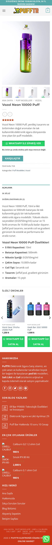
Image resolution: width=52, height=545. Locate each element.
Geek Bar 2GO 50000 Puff (37, 328)
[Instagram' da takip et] (10, 388)
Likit (19, 531)
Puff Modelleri (24, 100)
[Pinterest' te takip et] (25, 388)
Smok (25, 531)
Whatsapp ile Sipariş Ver (25, 143)
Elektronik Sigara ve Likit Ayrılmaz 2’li (29, 416)
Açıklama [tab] (7, 187)
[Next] (45, 53)
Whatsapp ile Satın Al (15, 341)
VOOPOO (26, 533)
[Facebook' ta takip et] (4, 388)
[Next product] (4, 114)
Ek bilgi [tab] (6, 193)
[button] (4, 10)
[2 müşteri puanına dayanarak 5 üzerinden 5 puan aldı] (26, 120)
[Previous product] (10, 114)
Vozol (38, 100)
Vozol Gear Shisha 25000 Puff (10, 328)
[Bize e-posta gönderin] (20, 388)
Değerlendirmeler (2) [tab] (13, 199)
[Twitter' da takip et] (15, 388)
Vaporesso (40, 531)
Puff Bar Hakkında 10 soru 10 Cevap (29, 424)
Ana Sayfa (7, 100)
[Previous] (6, 53)
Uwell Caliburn (40, 529)
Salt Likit (10, 531)
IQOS (31, 531)
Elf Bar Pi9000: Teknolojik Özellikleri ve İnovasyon (29, 408)
